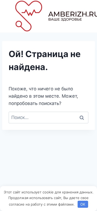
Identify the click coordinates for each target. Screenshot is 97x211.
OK (82, 204)
